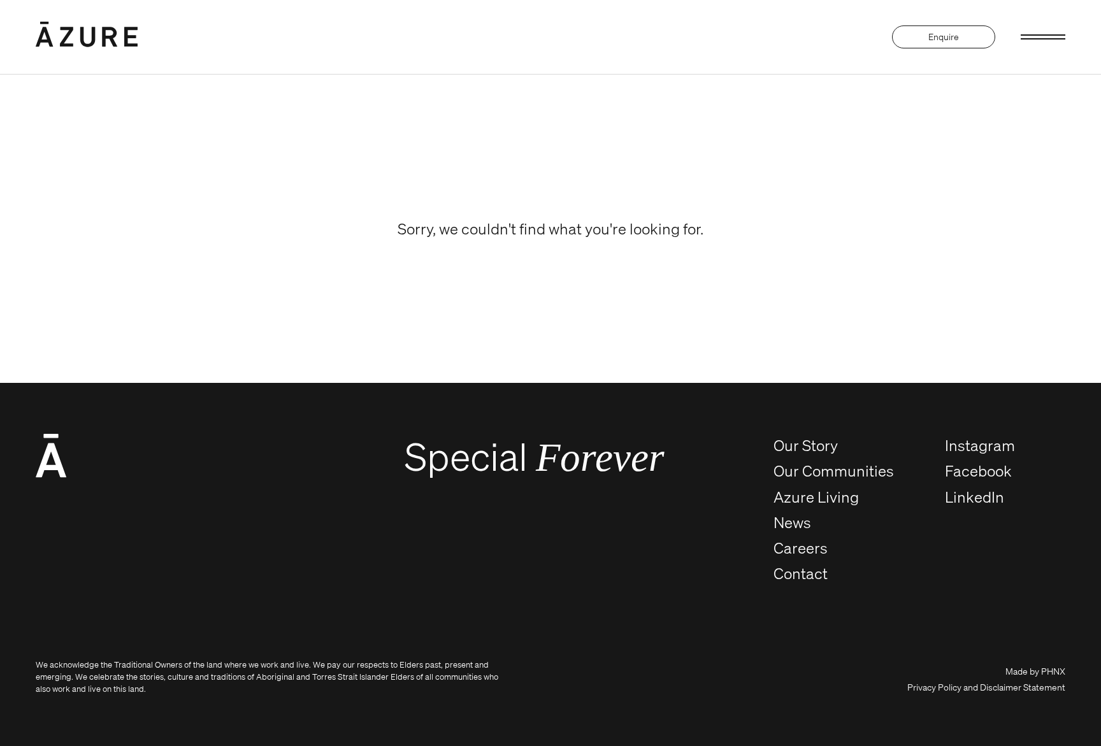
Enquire (943, 37)
